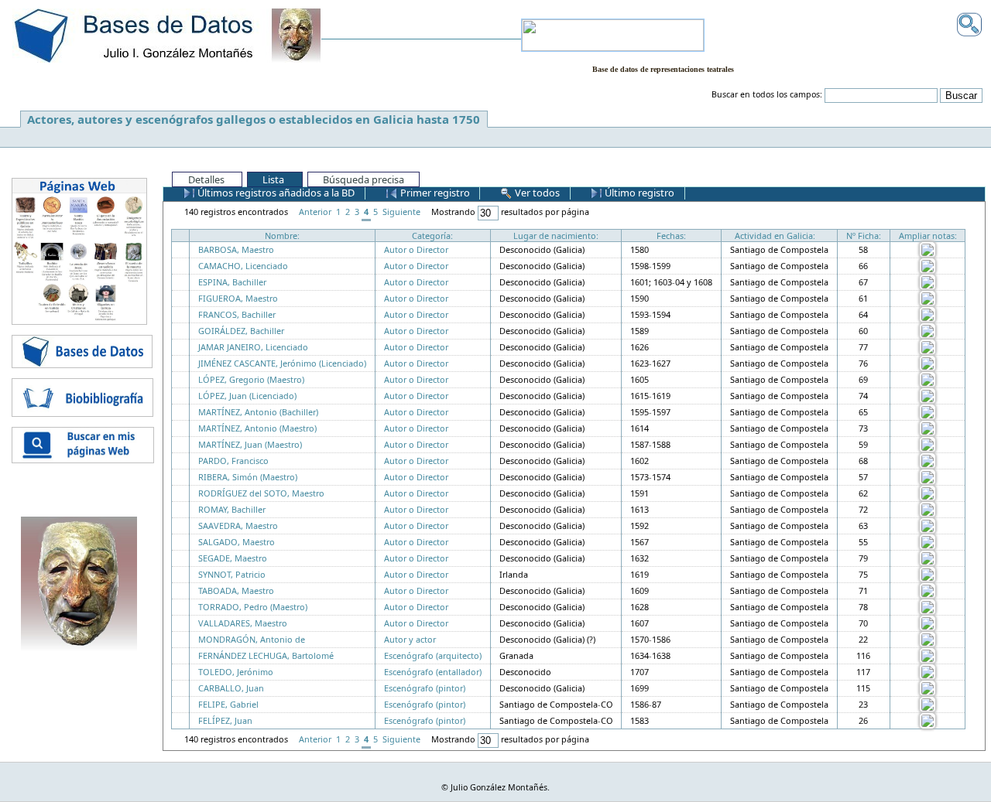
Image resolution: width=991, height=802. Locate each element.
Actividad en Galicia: (775, 235)
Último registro (638, 193)
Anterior (315, 211)
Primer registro (434, 193)
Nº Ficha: (863, 235)
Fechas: (671, 235)
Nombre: (282, 235)
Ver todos (536, 193)
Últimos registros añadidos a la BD (275, 193)
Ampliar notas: (928, 235)
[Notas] (927, 248)
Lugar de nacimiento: (555, 235)
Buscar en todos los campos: (767, 94)
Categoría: (432, 235)
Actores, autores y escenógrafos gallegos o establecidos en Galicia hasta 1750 (253, 119)
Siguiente (401, 211)
